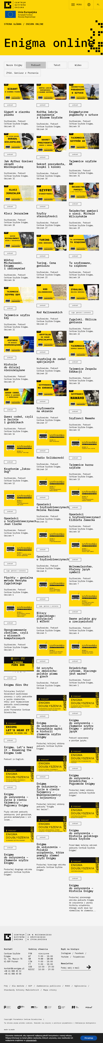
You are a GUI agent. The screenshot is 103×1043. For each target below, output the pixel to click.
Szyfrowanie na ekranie (45, 410)
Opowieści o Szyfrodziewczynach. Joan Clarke (19, 521)
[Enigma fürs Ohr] (19, 665)
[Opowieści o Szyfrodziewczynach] (52, 536)
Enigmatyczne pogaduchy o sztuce (83, 113)
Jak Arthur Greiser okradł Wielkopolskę (18, 164)
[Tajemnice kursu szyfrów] (84, 445)
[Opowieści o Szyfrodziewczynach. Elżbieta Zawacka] (84, 494)
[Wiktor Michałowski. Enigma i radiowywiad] (19, 240)
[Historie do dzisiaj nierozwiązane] (19, 344)
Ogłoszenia (80, 986)
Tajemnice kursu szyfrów (81, 466)
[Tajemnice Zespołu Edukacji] (84, 349)
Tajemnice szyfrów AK (82, 163)
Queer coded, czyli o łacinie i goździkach (18, 419)
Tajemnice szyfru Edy (17, 316)
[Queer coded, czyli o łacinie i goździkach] (19, 396)
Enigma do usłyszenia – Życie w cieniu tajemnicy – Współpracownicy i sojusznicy (49, 790)
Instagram (66, 953)
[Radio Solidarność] (52, 437)
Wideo (78, 65)
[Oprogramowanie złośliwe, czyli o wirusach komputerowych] (19, 610)
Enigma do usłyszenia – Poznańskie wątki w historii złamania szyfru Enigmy (49, 730)
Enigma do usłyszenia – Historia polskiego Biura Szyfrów (83, 834)
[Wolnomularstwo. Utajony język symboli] (84, 546)
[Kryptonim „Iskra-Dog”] (19, 449)
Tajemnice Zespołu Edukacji (82, 370)
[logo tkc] (38, 1007)
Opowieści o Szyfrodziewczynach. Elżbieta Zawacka (84, 517)
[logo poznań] (92, 1007)
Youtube (65, 957)
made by (9, 1029)
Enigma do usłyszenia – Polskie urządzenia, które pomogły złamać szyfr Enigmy (50, 851)
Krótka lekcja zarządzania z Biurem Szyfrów (49, 115)
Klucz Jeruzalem (16, 213)
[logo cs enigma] (51, 1007)
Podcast (36, 65)
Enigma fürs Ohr (16, 684)
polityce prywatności (63, 1023)
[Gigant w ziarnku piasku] (19, 92)
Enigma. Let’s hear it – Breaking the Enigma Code (18, 750)
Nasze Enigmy (14, 65)
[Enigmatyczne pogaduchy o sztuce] (84, 92)
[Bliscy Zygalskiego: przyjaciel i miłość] (52, 586)
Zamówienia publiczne (49, 986)
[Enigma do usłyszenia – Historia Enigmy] (84, 865)
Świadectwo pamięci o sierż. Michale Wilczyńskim (83, 213)
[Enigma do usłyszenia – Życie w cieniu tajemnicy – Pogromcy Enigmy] (19, 774)
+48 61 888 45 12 (12, 971)
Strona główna (12, 24)
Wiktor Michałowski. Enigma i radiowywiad (14, 264)
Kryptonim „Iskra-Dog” (17, 470)
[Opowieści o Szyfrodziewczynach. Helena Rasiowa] (52, 484)
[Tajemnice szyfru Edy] (19, 295)
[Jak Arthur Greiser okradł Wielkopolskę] (19, 141)
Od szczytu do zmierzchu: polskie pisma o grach (47, 672)
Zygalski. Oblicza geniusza (82, 321)
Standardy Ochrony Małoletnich (21, 990)
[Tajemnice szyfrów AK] (84, 141)
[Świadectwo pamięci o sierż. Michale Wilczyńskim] (84, 191)
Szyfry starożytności (47, 215)
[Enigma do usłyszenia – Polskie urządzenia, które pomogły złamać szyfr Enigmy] (52, 824)
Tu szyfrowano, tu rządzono (80, 264)
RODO (67, 986)
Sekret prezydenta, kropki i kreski (51, 165)
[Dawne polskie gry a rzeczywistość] (84, 598)
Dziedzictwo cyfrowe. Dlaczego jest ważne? (82, 671)
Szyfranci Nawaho (82, 418)
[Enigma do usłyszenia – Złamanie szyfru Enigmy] (19, 834)
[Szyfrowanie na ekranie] (52, 388)
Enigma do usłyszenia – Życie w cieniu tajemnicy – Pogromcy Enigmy (16, 800)
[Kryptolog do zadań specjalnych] (52, 339)
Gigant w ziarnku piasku (17, 113)
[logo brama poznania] (24, 1007)
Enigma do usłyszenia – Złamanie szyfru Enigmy (16, 858)
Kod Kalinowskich (49, 312)
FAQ (6, 986)
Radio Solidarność (50, 457)
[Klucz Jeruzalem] (19, 193)
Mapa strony (50, 990)
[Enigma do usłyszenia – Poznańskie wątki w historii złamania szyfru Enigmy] (52, 703)
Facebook (79, 953)
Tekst (57, 65)
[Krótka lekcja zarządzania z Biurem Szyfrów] (52, 92)
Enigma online (34, 24)
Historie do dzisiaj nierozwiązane (14, 367)
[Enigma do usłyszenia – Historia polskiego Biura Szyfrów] (84, 810)
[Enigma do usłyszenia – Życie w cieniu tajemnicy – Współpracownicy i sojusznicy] (52, 763)
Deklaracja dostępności (85, 1023)
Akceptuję (88, 1038)
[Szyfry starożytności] (52, 193)
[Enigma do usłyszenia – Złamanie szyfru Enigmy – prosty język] (84, 700)
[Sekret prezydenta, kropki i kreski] (52, 144)
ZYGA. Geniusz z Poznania (22, 73)
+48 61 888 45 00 (12, 974)
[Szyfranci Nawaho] (84, 398)
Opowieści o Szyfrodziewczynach (52, 558)
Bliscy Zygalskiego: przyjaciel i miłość (46, 617)
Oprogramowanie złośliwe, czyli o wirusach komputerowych (16, 634)
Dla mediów (18, 986)
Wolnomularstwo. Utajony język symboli (81, 569)
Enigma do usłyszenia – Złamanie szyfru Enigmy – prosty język (81, 726)
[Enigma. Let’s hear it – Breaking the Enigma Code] (19, 727)
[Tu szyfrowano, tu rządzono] (84, 243)
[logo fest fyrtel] (78, 1007)
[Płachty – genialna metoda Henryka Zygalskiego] (19, 550)
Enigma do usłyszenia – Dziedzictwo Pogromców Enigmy (82, 779)
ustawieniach (31, 1040)
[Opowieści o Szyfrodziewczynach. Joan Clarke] (19, 498)
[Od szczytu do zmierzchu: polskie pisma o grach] (52, 648)
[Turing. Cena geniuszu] (52, 243)
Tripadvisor (79, 957)
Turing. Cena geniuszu (46, 264)
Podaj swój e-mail (70, 968)
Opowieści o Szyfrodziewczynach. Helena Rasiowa (52, 507)
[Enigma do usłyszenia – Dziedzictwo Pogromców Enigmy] (84, 755)
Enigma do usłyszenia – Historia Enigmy (81, 888)
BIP (30, 986)
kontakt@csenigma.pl (14, 968)
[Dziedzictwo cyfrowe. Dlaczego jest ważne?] (84, 648)
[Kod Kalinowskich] (52, 292)
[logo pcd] (11, 1007)
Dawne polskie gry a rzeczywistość (82, 620)
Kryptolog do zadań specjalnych (51, 360)
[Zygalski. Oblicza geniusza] (84, 292)
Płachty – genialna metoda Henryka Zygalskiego (18, 580)
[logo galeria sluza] (65, 1007)
